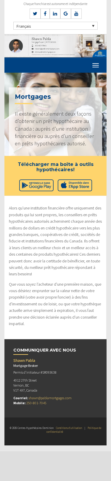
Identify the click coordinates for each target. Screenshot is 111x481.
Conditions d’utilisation (69, 428)
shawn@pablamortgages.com (50, 398)
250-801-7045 (36, 403)
